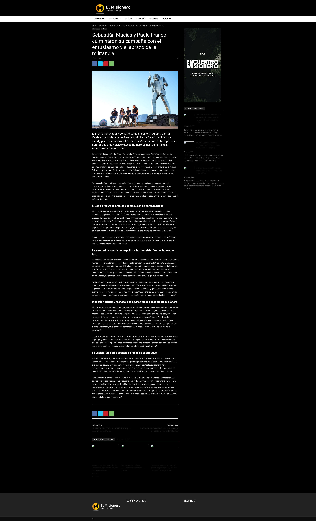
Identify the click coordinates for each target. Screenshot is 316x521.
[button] (221, 19)
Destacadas (102, 25)
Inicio (94, 25)
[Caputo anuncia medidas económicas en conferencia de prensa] (135, 454)
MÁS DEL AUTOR (123, 440)
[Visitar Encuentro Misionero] (204, 65)
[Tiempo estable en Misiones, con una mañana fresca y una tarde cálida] (189, 170)
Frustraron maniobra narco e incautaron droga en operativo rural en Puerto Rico (159, 429)
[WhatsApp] (111, 63)
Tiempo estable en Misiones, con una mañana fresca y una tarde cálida (209, 170)
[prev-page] (93, 475)
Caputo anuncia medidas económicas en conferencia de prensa (133, 467)
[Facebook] (94, 63)
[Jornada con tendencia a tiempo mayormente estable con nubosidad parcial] (189, 144)
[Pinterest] (105, 63)
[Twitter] (100, 63)
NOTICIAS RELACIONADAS (104, 440)
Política (104, 29)
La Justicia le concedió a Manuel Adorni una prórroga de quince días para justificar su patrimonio (164, 467)
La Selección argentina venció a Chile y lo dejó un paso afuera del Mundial (112, 429)
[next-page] (97, 475)
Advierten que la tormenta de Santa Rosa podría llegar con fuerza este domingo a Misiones (105, 467)
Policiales (154, 18)
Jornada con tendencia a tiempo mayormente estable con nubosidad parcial (208, 145)
